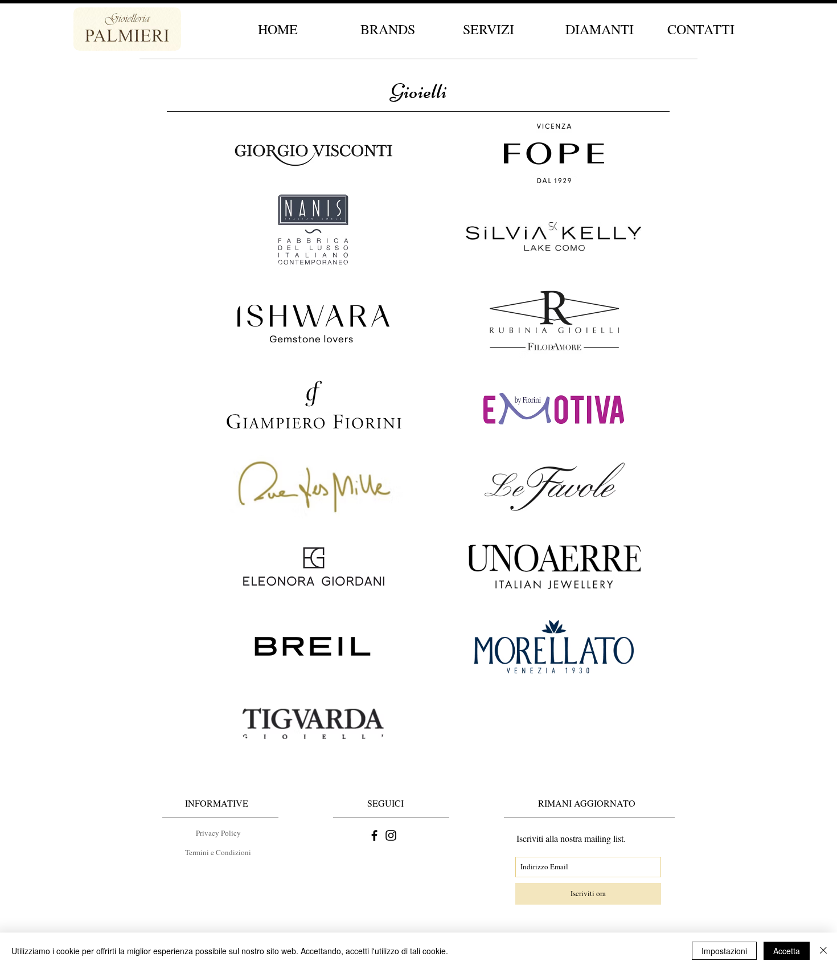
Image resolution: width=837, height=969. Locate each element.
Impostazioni (724, 950)
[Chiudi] (823, 951)
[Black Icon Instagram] (391, 835)
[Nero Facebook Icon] (374, 835)
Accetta (786, 950)
